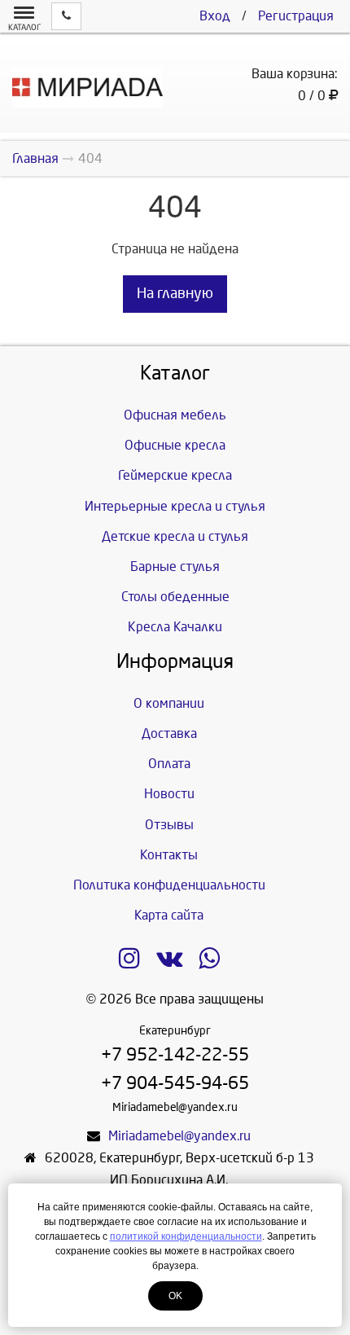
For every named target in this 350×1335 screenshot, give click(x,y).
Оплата (169, 764)
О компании (168, 703)
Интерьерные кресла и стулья (175, 506)
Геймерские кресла (175, 475)
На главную (175, 293)
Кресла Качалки (175, 627)
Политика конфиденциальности (169, 885)
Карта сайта (168, 915)
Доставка (169, 733)
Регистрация (296, 16)
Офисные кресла (175, 445)
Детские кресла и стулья (175, 536)
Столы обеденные (175, 597)
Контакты (169, 855)
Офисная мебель (175, 415)
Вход (214, 16)
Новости (169, 794)
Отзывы (169, 825)
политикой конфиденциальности (186, 1236)
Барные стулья (175, 566)
